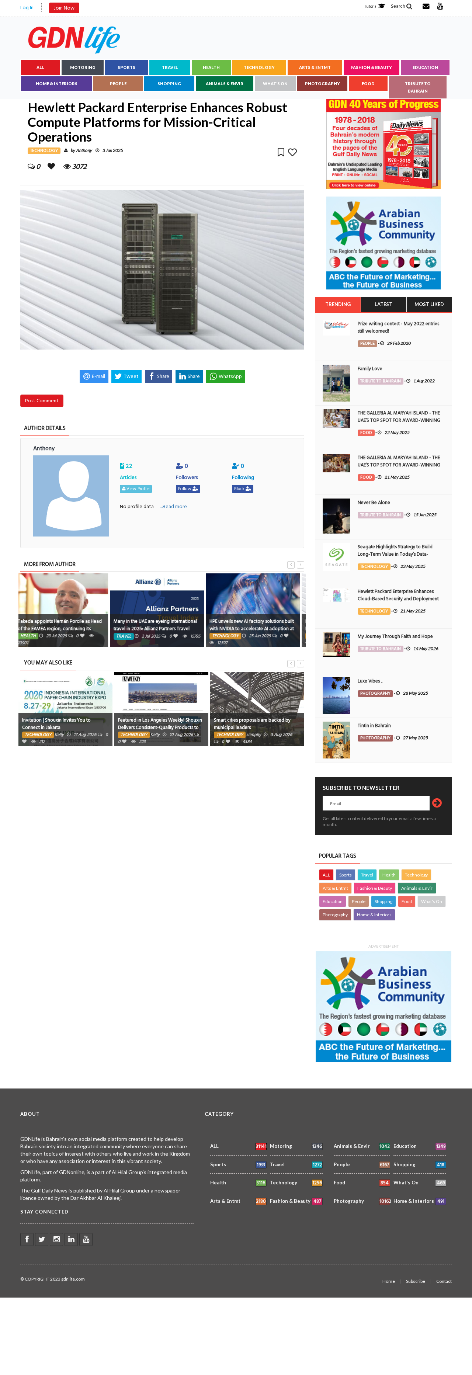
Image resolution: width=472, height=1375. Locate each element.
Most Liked (429, 304)
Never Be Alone (374, 502)
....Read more (173, 506)
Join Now (64, 8)
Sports (126, 67)
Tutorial (371, 6)
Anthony (84, 150)
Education (425, 67)
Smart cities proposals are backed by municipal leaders (156, 723)
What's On (275, 83)
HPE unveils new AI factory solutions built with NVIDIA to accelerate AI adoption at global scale (160, 629)
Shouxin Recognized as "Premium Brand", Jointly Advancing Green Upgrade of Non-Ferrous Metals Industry (257, 727)
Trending (338, 304)
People (118, 83)
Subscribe (415, 1281)
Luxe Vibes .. (370, 681)
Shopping (169, 83)
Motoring (83, 67)
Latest (383, 304)
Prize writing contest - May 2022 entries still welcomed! (398, 327)
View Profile (137, 488)
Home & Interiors (56, 83)
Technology (259, 67)
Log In (27, 7)
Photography (322, 83)
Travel (170, 67)
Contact (444, 1281)
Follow (185, 488)
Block (240, 488)
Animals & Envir (224, 83)
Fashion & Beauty (371, 67)
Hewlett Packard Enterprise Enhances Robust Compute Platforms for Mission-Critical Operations (255, 629)
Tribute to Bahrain (418, 87)
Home (388, 1281)
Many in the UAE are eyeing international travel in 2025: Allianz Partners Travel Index (63, 629)
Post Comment (42, 400)
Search (398, 6)
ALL (41, 67)
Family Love (370, 368)
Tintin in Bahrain (374, 725)
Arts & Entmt (315, 67)
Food (368, 83)
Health (211, 67)
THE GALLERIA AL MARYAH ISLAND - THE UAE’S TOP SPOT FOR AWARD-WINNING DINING (399, 420)
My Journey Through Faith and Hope (395, 636)
